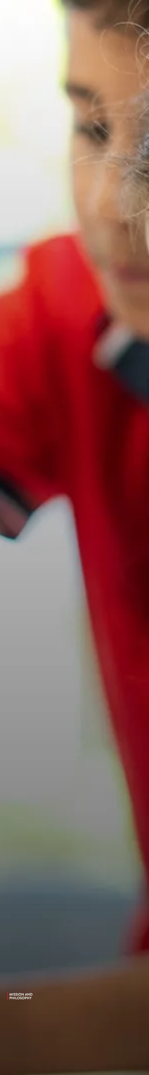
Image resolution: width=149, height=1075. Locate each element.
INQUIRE (128, 6)
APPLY (134, 6)
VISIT (121, 6)
